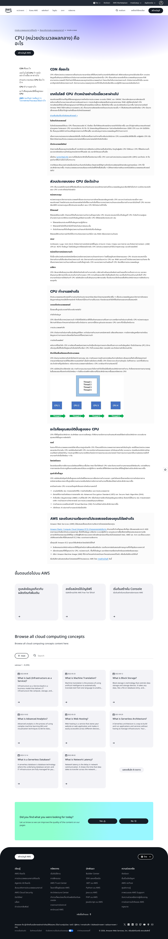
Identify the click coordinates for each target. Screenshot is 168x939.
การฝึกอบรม (55, 878)
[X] (125, 925)
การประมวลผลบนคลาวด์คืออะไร (26, 30)
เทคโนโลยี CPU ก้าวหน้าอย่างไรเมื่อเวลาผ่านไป (30, 74)
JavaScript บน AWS (94, 902)
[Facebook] (129, 925)
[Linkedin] (133, 925)
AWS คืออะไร (20, 873)
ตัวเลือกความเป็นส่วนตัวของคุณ (57, 930)
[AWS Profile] (161, 3)
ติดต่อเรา (125, 873)
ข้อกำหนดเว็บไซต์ (36, 930)
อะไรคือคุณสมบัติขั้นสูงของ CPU (31, 92)
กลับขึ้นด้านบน (82, 914)
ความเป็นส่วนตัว (20, 930)
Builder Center (92, 873)
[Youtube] (144, 925)
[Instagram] (136, 925)
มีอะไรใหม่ (18, 897)
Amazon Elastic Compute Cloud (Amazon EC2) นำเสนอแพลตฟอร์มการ (78, 529)
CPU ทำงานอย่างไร (27, 86)
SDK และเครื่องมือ (93, 878)
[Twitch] (140, 925)
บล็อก (17, 902)
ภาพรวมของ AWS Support (133, 892)
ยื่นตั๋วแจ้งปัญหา (128, 878)
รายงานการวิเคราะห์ (58, 905)
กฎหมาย (125, 906)
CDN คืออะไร (25, 68)
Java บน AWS (91, 892)
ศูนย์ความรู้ (126, 887)
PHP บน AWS (92, 897)
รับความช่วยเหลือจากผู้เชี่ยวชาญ (135, 897)
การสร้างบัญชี (103, 559)
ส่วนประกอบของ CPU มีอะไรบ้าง (32, 80)
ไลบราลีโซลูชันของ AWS (59, 887)
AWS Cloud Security (24, 892)
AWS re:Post (127, 883)
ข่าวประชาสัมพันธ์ (22, 906)
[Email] (152, 925)
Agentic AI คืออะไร (22, 883)
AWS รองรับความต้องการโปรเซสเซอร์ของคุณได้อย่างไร (32, 99)
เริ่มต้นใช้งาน (55, 873)
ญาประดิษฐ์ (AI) (62, 157)
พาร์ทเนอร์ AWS (56, 909)
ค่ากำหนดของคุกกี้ (83, 930)
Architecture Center (59, 892)
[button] (33, 10)
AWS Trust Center (58, 883)
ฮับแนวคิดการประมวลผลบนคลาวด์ (52, 30)
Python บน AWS (93, 887)
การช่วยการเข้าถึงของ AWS (133, 902)
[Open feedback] (165, 469)
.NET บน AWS (92, 883)
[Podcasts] (148, 925)
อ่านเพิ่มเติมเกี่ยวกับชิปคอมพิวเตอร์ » (64, 115)
